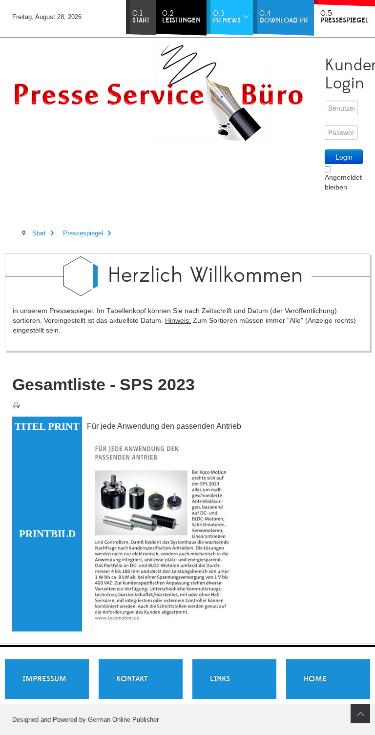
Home (315, 679)
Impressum (44, 679)
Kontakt (131, 679)
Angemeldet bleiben (343, 182)
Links (220, 679)
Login (344, 157)
